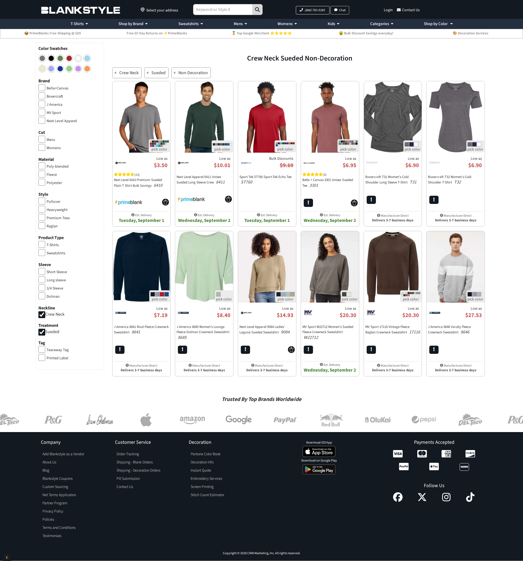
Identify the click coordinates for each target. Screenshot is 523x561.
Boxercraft (55, 96)
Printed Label (57, 358)
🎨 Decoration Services (470, 33)
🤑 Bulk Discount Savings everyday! (366, 33)
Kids (331, 24)
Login (388, 10)
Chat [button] (342, 10)
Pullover (53, 201)
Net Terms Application (59, 495)
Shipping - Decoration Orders (138, 470)
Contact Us (411, 10)
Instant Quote (201, 470)
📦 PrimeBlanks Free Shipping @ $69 (52, 33)
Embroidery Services (206, 478)
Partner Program (54, 503)
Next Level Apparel (62, 121)
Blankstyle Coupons (57, 478)
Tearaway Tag (58, 350)
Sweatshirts (188, 24)
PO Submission (128, 478)
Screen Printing (202, 487)
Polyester (54, 183)
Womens (285, 24)
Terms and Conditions (59, 527)
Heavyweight (57, 210)
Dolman (53, 296)
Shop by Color (436, 24)
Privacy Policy (52, 511)
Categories (379, 24)
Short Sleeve (57, 272)
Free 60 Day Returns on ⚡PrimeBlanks (157, 33)
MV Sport (54, 113)
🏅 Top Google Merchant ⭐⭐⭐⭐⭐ (262, 33)
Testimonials (52, 536)
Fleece (52, 174)
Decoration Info (202, 462)
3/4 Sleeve (55, 288)
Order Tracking (128, 454)
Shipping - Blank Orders (135, 462)
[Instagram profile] (446, 500)
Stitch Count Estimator (207, 495)
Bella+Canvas (57, 88)
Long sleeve (56, 280)
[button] (313, 10)
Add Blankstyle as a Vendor (63, 454)
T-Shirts (77, 24)
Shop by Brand (130, 24)
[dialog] (7, 557)
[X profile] (422, 500)
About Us (49, 462)
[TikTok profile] (470, 500)
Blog (45, 470)
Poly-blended (58, 166)
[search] (257, 9)
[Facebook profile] (398, 500)
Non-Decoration (193, 73)
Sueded (52, 332)
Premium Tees (58, 218)
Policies (48, 519)
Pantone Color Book (206, 454)
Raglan (52, 226)
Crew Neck (55, 314)
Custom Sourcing (55, 487)
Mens (238, 24)
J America (54, 104)
